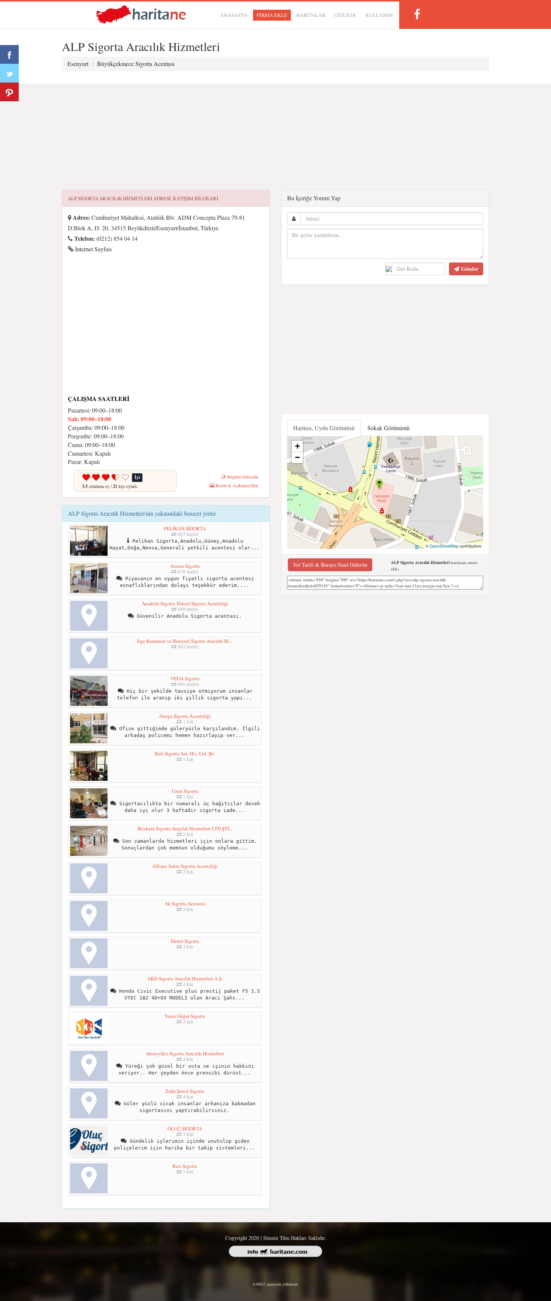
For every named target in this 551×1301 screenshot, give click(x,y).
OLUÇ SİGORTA (185, 1128)
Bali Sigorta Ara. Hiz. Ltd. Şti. (185, 753)
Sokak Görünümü (388, 428)
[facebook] (416, 14)
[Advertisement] (275, 137)
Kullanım (379, 15)
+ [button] (297, 446)
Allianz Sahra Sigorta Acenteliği (185, 866)
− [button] (297, 457)
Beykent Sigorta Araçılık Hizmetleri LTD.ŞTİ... (185, 828)
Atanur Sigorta (185, 566)
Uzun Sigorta (185, 791)
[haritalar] (141, 14)
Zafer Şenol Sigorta (184, 1091)
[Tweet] (9, 73)
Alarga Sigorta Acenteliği (185, 716)
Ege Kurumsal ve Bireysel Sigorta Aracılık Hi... (184, 641)
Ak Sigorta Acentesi (185, 903)
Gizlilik (345, 15)
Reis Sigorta (184, 1166)
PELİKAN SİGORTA (185, 528)
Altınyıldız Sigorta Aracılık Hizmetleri (185, 1053)
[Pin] (9, 92)
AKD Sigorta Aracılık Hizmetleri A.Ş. (185, 978)
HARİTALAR (310, 15)
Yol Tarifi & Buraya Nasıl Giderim (330, 564)
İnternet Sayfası (92, 249)
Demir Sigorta (185, 941)
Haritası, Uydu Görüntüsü (324, 428)
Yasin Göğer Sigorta (185, 1016)
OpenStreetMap (444, 546)
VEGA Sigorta (185, 678)
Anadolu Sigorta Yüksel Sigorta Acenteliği (185, 603)
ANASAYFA (234, 15)
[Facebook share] (9, 54)
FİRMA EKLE (272, 15)
